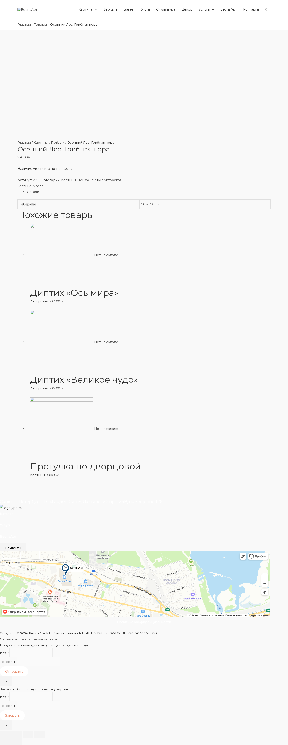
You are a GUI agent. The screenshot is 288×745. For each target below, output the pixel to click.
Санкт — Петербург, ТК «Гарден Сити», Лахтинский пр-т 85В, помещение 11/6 (81, 501)
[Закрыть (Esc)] (5, 734)
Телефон (8, 662)
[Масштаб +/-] (39, 734)
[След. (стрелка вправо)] (16, 741)
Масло (38, 186)
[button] (13, 548)
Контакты (251, 9)
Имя (4, 653)
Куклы (145, 9)
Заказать (12, 715)
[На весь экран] (28, 734)
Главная (24, 142)
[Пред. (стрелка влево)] (5, 741)
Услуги (204, 9)
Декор (187, 9)
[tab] (149, 192)
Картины (85, 9)
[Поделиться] (16, 734)
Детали (33, 192)
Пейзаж (57, 142)
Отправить (14, 671)
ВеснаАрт (228, 9)
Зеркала (110, 9)
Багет (128, 9)
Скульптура (165, 9)
